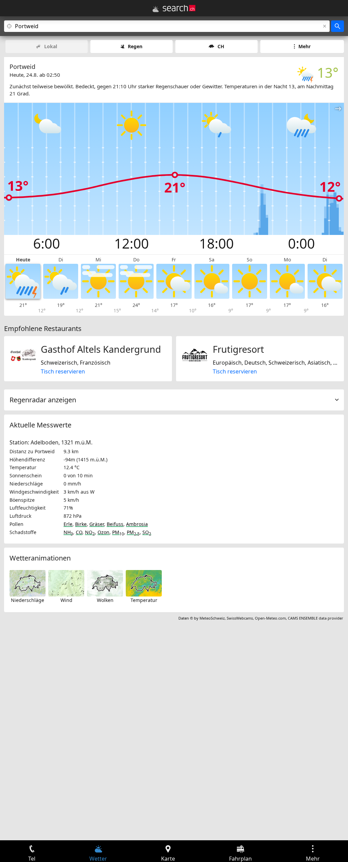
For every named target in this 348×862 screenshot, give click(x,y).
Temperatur (143, 600)
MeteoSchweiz (212, 618)
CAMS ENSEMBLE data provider (315, 618)
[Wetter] (156, 9)
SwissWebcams (240, 618)
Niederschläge (27, 600)
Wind (66, 600)
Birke (81, 524)
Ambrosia (137, 524)
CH (221, 46)
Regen (135, 46)
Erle (68, 524)
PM (118, 532)
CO (79, 532)
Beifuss (115, 524)
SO (146, 532)
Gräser (96, 524)
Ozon (103, 532)
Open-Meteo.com (270, 618)
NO (90, 532)
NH (68, 532)
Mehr (304, 46)
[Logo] (179, 8)
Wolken (105, 600)
